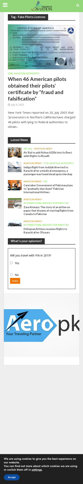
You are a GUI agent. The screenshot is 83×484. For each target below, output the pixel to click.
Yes (17, 263)
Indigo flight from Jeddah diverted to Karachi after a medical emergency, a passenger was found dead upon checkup (48, 171)
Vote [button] (15, 281)
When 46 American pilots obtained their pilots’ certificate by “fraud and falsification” (37, 89)
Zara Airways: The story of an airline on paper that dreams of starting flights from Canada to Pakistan (48, 211)
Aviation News (43, 148)
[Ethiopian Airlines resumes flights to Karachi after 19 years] (15, 223)
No (17, 275)
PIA (45, 181)
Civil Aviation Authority (23, 73)
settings (37, 470)
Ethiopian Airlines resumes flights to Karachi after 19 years (45, 231)
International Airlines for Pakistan (46, 203)
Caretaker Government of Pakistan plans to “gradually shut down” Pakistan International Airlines (48, 189)
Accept (12, 477)
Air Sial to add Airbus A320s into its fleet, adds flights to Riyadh (48, 154)
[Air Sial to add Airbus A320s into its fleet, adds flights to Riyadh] (15, 152)
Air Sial (28, 148)
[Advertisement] (41, 410)
